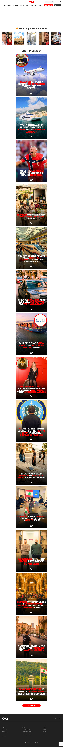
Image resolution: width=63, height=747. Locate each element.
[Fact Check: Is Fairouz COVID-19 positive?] (44, 38)
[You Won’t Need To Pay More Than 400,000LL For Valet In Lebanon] (31, 637)
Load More (31, 705)
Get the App (57, 5)
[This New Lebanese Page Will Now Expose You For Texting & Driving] (31, 291)
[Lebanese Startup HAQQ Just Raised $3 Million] (31, 551)
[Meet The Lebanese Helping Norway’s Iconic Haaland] (31, 161)
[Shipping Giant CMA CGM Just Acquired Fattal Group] (31, 334)
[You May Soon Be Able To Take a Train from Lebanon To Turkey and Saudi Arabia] (31, 248)
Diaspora (32, 5)
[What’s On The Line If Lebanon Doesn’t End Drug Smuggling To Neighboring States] (56, 38)
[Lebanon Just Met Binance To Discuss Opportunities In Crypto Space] (31, 507)
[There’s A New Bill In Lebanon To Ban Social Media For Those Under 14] (31, 464)
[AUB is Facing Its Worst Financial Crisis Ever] (19, 38)
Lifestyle (9, 5)
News (5, 5)
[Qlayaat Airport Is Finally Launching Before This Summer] (31, 680)
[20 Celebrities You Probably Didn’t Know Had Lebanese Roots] (7, 38)
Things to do (21, 5)
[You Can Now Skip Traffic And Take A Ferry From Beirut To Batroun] (31, 118)
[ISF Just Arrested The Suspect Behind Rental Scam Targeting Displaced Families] (31, 421)
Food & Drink (15, 5)
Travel (27, 5)
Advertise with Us (48, 5)
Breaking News (38, 5)
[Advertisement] (31, 16)
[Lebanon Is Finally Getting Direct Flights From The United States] (31, 75)
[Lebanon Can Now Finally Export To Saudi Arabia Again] (31, 205)
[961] (31, 2)
